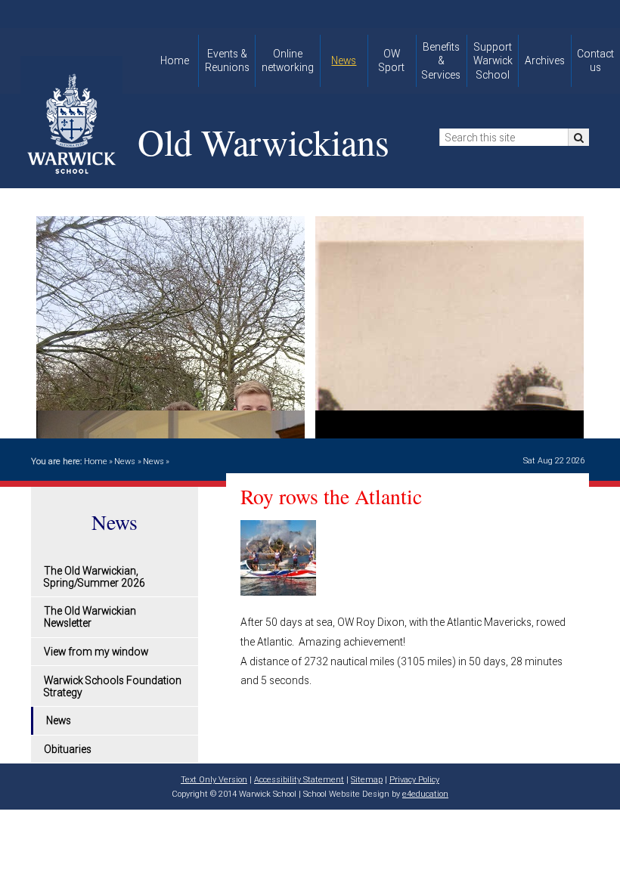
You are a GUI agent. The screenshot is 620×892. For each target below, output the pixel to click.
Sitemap (367, 780)
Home (95, 461)
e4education (425, 794)
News (124, 461)
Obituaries (67, 749)
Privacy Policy (414, 780)
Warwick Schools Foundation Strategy (112, 686)
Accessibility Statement (299, 780)
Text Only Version (214, 780)
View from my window (96, 652)
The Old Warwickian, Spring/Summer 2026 (94, 577)
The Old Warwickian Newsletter (90, 617)
